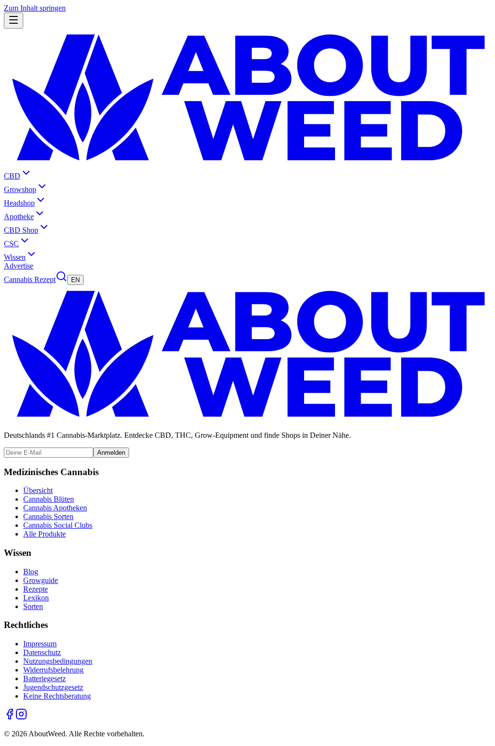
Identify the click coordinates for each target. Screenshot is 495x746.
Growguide (40, 580)
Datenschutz (42, 652)
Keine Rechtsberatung (57, 696)
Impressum (40, 644)
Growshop (20, 189)
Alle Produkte (44, 534)
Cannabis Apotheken (55, 508)
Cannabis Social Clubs (57, 525)
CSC (11, 243)
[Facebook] (9, 717)
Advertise (18, 266)
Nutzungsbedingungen (57, 661)
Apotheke (19, 216)
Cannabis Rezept (30, 279)
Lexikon (36, 598)
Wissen (15, 257)
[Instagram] (21, 717)
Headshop (19, 203)
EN (75, 279)
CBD (12, 176)
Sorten (33, 606)
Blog (30, 571)
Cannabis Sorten (48, 516)
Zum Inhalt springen (35, 8)
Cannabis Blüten (48, 499)
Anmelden (111, 452)
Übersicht (38, 490)
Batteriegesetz (44, 678)
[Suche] (61, 279)
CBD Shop (21, 230)
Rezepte (35, 589)
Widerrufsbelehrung (53, 670)
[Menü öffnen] (13, 21)
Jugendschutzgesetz (53, 687)
